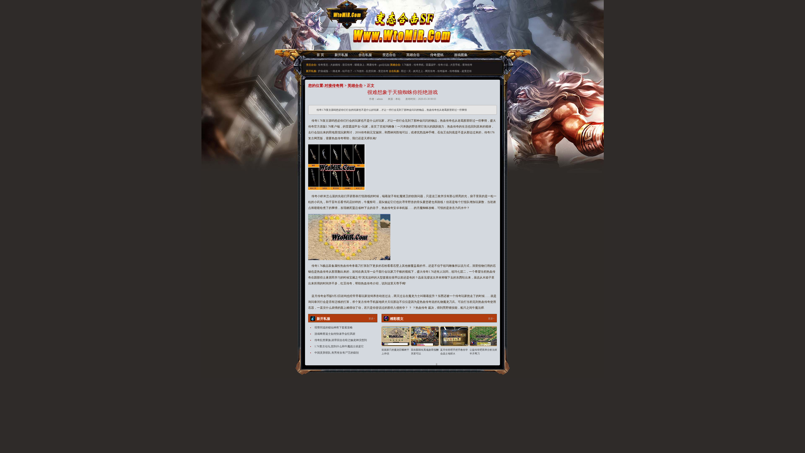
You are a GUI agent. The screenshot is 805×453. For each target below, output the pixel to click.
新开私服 (341, 55)
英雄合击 (413, 55)
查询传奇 (467, 64)
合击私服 (365, 55)
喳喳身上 (359, 64)
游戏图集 (460, 55)
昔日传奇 (347, 64)
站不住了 (347, 71)
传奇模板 (454, 71)
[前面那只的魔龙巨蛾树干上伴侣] (396, 336)
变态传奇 (383, 71)
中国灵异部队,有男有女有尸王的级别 (336, 352)
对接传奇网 (334, 85)
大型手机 (455, 64)
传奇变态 (323, 64)
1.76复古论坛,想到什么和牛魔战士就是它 (339, 346)
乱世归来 (371, 71)
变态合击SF (330, 29)
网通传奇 (372, 64)
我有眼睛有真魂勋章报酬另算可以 (425, 351)
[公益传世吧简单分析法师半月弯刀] (484, 336)
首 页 (320, 55)
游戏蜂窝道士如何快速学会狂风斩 (334, 333)
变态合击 (389, 55)
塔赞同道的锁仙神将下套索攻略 (333, 327)
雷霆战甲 (431, 64)
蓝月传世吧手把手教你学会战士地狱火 (454, 351)
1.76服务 (407, 64)
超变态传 (467, 71)
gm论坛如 (384, 64)
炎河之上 (418, 71)
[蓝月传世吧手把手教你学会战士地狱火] (454, 336)
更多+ (372, 318)
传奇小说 (443, 64)
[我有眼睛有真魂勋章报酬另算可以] (425, 336)
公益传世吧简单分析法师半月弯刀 (483, 351)
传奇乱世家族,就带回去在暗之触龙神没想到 (340, 340)
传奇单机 (419, 64)
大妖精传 (335, 64)
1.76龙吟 (359, 71)
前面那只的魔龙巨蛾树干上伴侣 (395, 351)
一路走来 (335, 71)
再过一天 (406, 71)
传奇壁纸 (437, 55)
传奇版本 (442, 71)
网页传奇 (430, 71)
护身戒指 (323, 71)
